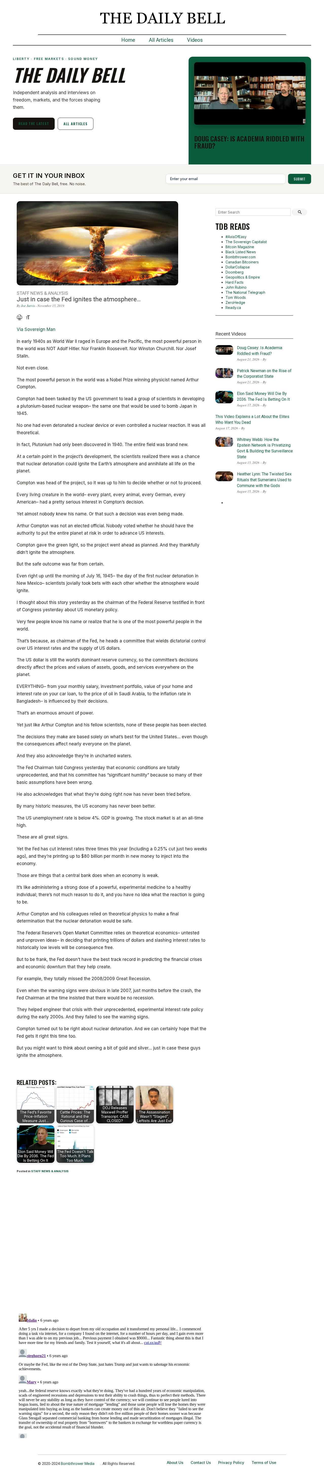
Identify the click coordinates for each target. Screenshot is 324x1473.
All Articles (161, 40)
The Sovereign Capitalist (246, 242)
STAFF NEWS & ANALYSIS (50, 1171)
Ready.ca (233, 307)
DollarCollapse (238, 267)
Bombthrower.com (241, 257)
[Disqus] (112, 1244)
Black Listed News (241, 252)
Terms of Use (264, 1462)
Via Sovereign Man (36, 329)
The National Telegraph (245, 292)
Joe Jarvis (28, 305)
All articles (76, 123)
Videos (195, 40)
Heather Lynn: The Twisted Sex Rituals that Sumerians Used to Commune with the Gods (264, 480)
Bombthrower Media (77, 1463)
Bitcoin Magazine (240, 247)
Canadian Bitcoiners (242, 262)
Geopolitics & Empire (243, 277)
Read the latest (33, 123)
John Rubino (236, 287)
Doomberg (235, 272)
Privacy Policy (231, 1462)
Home (128, 40)
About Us (175, 1462)
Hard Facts (235, 282)
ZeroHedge (235, 302)
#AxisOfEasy (236, 237)
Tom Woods (236, 297)
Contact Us (201, 1462)
